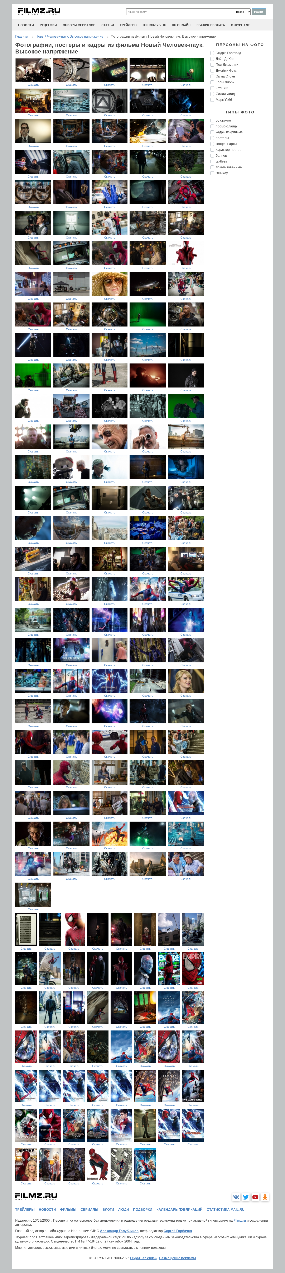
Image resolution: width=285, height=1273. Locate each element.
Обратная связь (143, 1258)
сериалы (89, 1209)
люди (123, 1209)
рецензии (48, 25)
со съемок (223, 120)
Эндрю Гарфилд (228, 53)
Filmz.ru (239, 1220)
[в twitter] (246, 1197)
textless (221, 161)
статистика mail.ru (226, 1209)
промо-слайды (227, 126)
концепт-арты (226, 144)
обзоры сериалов (79, 25)
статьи (107, 25)
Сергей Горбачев (178, 1231)
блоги (108, 1209)
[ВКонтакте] (236, 1197)
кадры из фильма (229, 132)
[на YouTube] (255, 1197)
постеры (222, 138)
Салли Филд (225, 94)
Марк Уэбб (224, 100)
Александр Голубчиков (119, 1231)
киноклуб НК (154, 25)
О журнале (240, 25)
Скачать (33, 84)
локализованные (229, 167)
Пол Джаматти (227, 64)
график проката (211, 25)
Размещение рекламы (177, 1258)
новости (26, 25)
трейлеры (128, 25)
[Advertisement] (241, 248)
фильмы (68, 1209)
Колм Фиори (225, 82)
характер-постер (228, 149)
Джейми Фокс (226, 70)
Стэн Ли (222, 88)
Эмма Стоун (225, 76)
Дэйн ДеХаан (226, 59)
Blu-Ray (222, 173)
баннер (221, 155)
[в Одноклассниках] (265, 1197)
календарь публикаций (179, 1209)
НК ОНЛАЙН (181, 25)
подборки (142, 1209)
